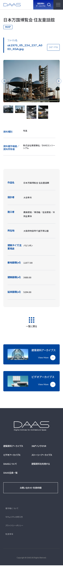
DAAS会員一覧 (10, 472)
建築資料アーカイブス (13, 446)
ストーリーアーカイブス (41, 454)
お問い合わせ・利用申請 (30, 487)
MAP (8, 27)
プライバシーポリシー (14, 525)
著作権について (11, 508)
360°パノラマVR (38, 446)
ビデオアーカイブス (11, 454)
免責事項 (9, 534)
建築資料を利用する (40, 463)
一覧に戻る (31, 325)
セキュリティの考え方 (14, 517)
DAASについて (10, 463)
